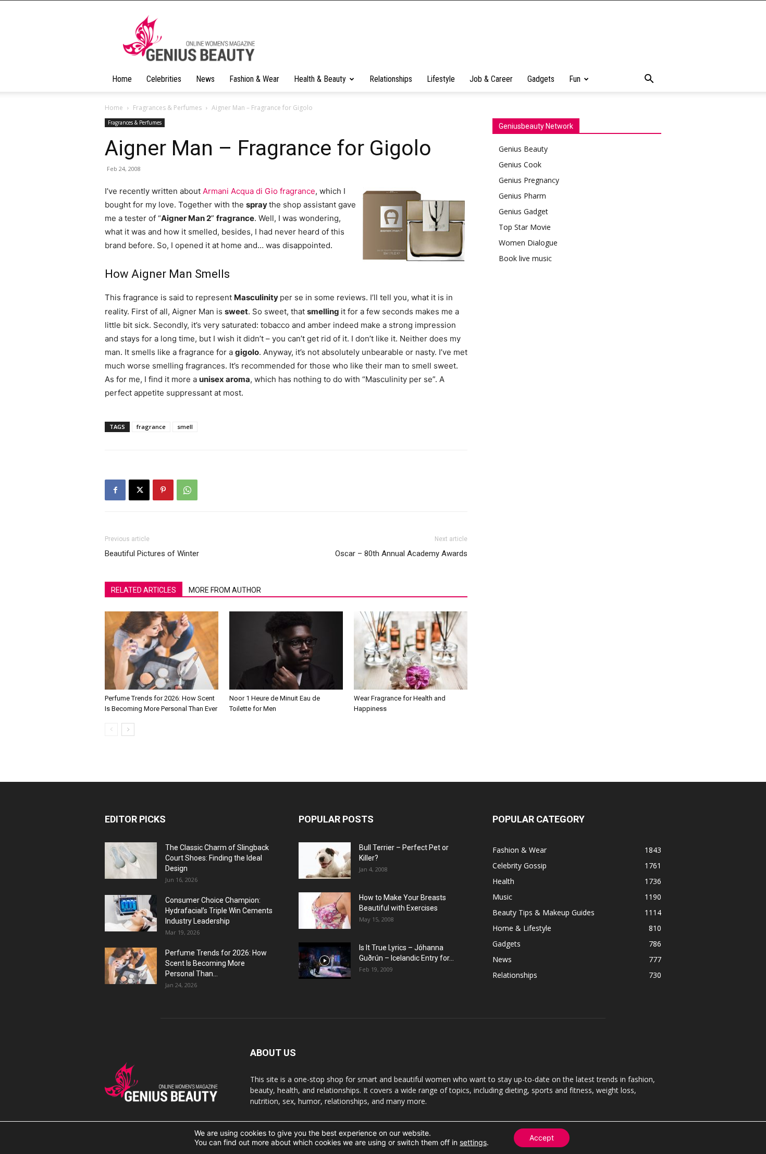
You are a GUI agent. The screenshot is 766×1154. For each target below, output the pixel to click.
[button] (648, 80)
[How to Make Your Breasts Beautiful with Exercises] (325, 910)
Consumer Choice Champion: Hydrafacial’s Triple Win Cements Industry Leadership (219, 910)
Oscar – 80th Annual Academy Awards (401, 553)
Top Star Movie (525, 227)
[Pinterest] (163, 490)
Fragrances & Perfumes (167, 107)
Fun (574, 79)
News (205, 79)
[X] (139, 490)
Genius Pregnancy (529, 180)
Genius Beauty (523, 149)
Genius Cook (520, 164)
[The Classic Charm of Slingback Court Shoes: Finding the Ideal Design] (131, 860)
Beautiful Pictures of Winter (152, 553)
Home (122, 79)
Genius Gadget (523, 211)
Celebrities (163, 79)
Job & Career (491, 79)
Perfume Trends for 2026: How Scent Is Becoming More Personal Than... (216, 963)
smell (185, 427)
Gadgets (540, 79)
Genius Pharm (522, 196)
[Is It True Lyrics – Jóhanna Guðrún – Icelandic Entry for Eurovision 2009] (325, 960)
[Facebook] (115, 490)
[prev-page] (111, 729)
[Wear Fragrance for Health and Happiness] (410, 650)
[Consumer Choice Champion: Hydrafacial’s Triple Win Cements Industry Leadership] (131, 913)
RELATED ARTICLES (143, 590)
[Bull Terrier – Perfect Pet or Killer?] (325, 860)
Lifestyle (441, 79)
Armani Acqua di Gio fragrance (259, 191)
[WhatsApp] (187, 490)
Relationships (390, 79)
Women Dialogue (528, 243)
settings (473, 1142)
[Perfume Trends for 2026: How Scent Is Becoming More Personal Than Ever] (161, 650)
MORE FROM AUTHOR (225, 590)
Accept (541, 1137)
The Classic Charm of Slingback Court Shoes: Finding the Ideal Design (217, 858)
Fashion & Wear (254, 79)
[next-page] (127, 729)
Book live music (525, 258)
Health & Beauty (320, 79)
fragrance (151, 427)
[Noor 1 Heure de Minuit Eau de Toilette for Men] (286, 650)
